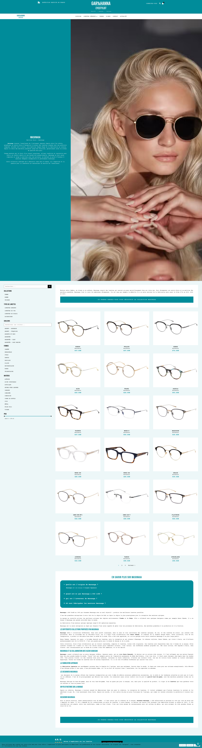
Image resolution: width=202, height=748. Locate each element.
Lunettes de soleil (11, 313)
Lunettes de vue (10, 310)
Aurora (78, 557)
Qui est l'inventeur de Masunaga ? (81, 599)
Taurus (78, 430)
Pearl (126, 388)
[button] (126, 584)
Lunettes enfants (10, 308)
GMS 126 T (127, 515)
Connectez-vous (151, 3)
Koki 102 (127, 473)
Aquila (175, 388)
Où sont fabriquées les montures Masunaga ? (86, 603)
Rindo (78, 346)
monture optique (80, 623)
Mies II (126, 430)
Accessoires (9, 316)
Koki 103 (78, 473)
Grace (175, 473)
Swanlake (175, 557)
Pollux (127, 346)
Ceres (175, 346)
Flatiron (175, 515)
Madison (175, 430)
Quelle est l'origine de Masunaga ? (82, 585)
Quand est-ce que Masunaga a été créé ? (84, 594)
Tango (126, 557)
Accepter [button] (182, 745)
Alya (78, 388)
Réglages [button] (189, 745)
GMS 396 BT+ (78, 515)
